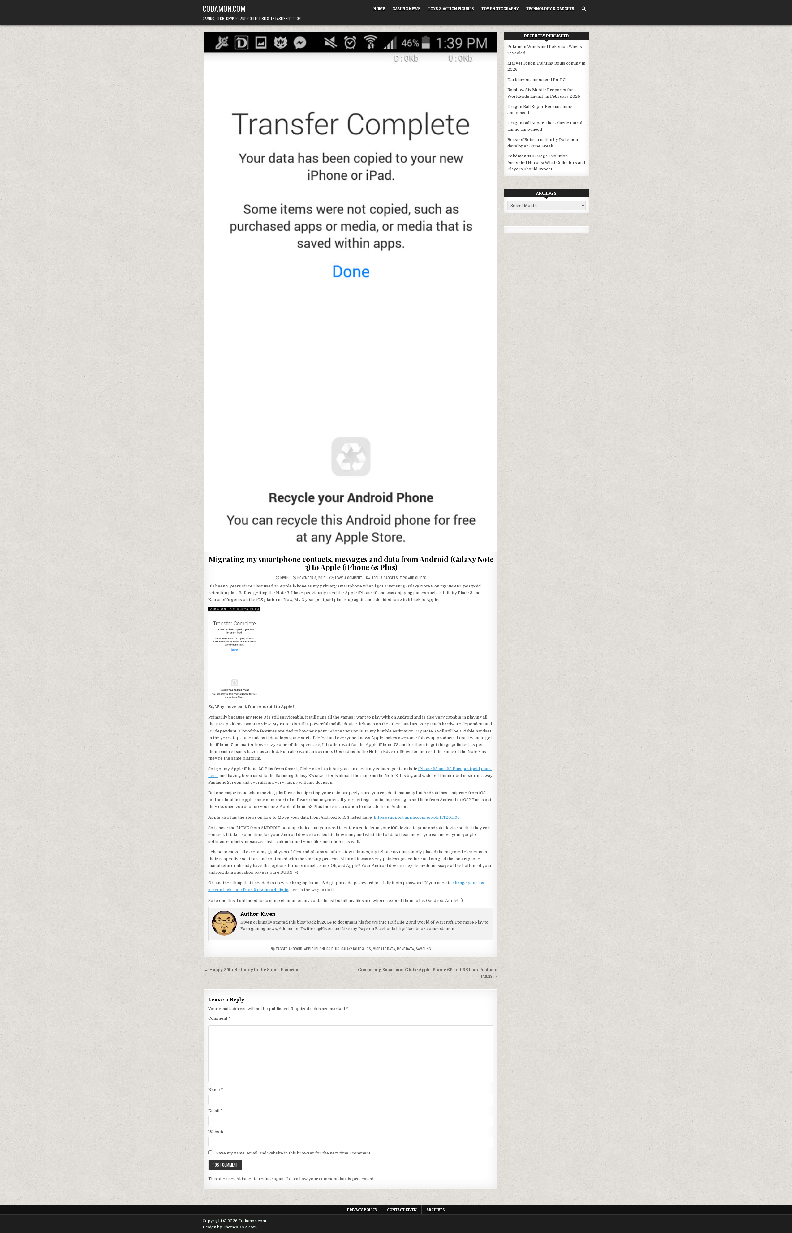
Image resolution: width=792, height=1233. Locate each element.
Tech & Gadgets (385, 577)
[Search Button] (583, 9)
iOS (368, 948)
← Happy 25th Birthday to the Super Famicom (251, 969)
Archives (435, 1209)
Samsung (423, 948)
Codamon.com (224, 8)
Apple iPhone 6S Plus (321, 948)
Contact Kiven (402, 1209)
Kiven (284, 578)
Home (379, 8)
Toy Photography (500, 8)
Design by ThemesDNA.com (230, 1227)
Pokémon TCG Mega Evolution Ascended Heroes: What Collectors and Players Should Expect (546, 162)
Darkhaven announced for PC (536, 79)
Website (216, 1131)
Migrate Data (384, 948)
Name (215, 1089)
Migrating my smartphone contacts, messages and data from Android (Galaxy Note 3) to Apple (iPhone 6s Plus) (351, 563)
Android (295, 948)
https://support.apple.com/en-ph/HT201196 (417, 817)
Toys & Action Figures (451, 8)
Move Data (405, 948)
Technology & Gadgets (550, 8)
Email (215, 1110)
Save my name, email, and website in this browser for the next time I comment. (293, 1153)
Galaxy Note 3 (352, 948)
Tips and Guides (413, 577)
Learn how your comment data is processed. (330, 1178)
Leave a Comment (348, 578)
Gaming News (406, 8)
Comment (219, 1018)
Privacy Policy (362, 1209)
